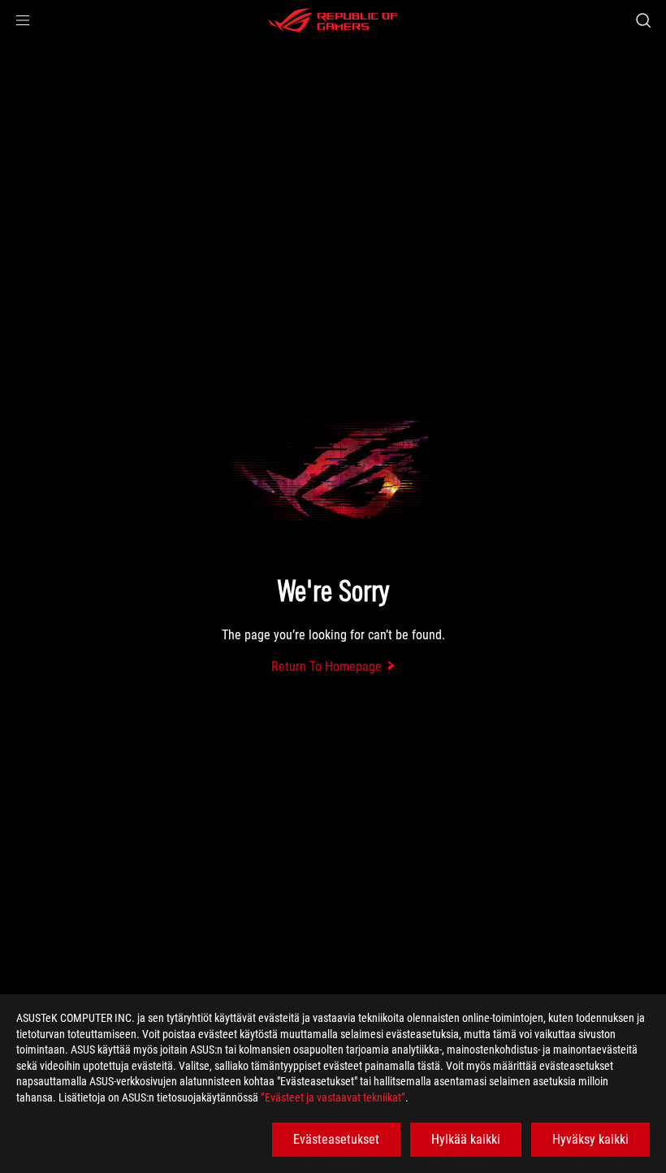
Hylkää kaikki (465, 1139)
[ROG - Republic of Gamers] (333, 20)
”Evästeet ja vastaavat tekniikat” (333, 1097)
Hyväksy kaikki (590, 1139)
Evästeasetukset (336, 1139)
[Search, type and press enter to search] (643, 20)
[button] (22, 20)
